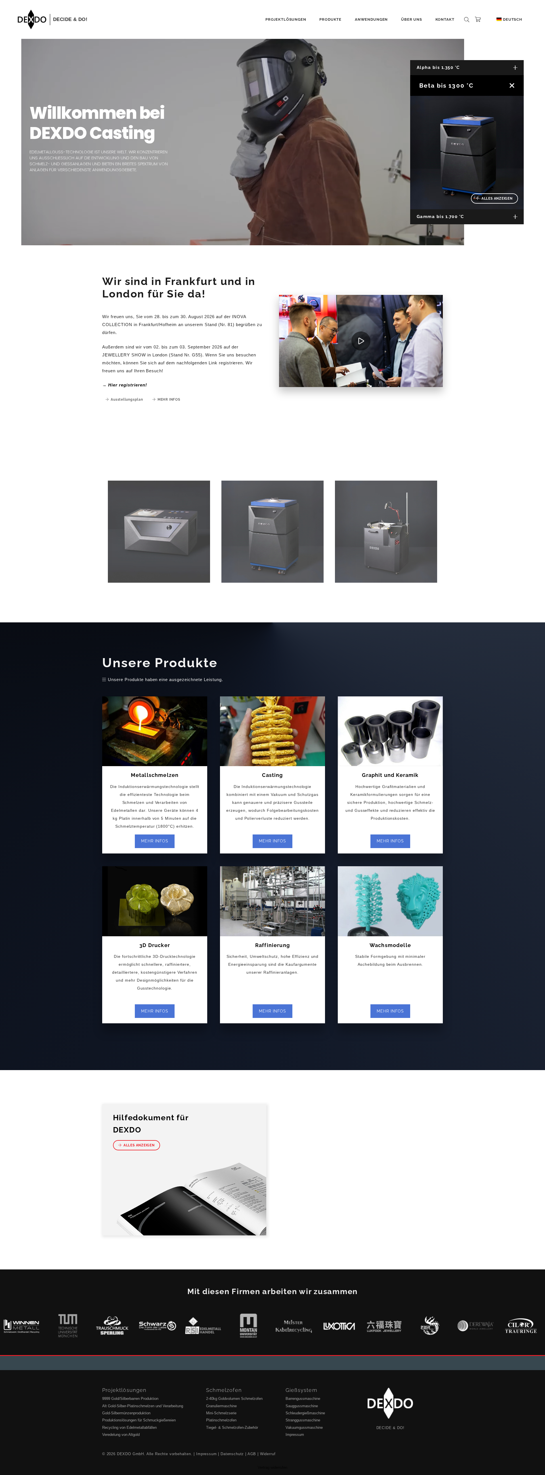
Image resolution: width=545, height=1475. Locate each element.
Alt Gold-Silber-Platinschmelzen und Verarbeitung (142, 1406)
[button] (308, 19)
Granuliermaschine (221, 1406)
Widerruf (268, 1454)
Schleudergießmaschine (305, 1413)
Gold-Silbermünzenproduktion (126, 1413)
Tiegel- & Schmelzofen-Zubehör (232, 1427)
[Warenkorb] (477, 19)
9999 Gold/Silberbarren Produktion (130, 1398)
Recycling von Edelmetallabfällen (129, 1427)
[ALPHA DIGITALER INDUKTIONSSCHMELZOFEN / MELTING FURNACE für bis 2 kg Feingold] (159, 531)
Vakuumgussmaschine (304, 1427)
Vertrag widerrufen (272, 1468)
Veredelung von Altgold (121, 1434)
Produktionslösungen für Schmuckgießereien (139, 1420)
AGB (252, 1454)
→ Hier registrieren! (124, 385)
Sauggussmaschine (302, 1406)
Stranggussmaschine (303, 1420)
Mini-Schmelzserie (221, 1413)
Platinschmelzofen (221, 1420)
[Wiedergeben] (361, 341)
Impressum (295, 1434)
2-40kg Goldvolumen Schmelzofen (234, 1398)
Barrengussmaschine (303, 1398)
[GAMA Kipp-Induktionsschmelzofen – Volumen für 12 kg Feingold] (386, 531)
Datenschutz (232, 1454)
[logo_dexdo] (32, 19)
